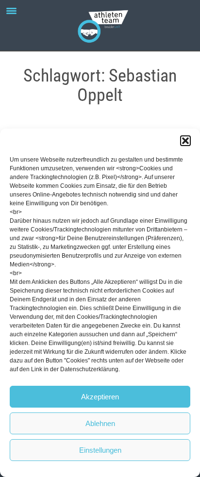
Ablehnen (100, 423)
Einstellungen (100, 450)
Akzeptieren (100, 397)
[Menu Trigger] (11, 10)
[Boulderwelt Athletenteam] (100, 25)
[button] (185, 141)
